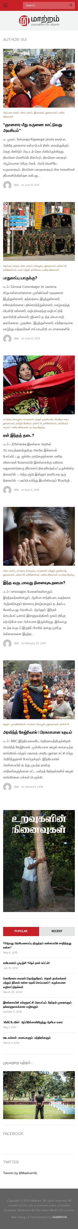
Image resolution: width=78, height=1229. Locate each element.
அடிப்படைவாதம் (11, 112)
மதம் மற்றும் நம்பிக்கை (29, 270)
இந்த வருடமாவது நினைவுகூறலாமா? (34, 582)
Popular (21, 931)
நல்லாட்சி (61, 266)
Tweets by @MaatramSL (20, 1173)
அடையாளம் (26, 112)
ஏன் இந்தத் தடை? (18, 435)
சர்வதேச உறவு (61, 419)
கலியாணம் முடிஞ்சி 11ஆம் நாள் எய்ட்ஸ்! (26, 963)
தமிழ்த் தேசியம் (24, 423)
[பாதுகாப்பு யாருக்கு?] (39, 231)
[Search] (71, 5)
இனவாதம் (39, 112)
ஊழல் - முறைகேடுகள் (14, 724)
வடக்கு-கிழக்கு (37, 427)
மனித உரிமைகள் (50, 270)
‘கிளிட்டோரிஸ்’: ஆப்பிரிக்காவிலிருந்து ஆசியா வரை (33, 1022)
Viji (16, 185)
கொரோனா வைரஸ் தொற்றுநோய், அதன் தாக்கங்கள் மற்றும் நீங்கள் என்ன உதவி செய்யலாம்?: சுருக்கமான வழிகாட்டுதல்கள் (34, 983)
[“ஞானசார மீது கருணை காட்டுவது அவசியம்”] (39, 78)
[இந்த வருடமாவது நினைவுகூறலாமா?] (39, 536)
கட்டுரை (7, 419)
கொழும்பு (38, 266)
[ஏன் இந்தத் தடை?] (39, 385)
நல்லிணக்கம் (9, 270)
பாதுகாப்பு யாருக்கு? (20, 278)
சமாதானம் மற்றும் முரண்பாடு (38, 419)
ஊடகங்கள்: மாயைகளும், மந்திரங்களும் (27, 1038)
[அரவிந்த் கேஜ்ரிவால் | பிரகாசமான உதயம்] (39, 689)
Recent (57, 931)
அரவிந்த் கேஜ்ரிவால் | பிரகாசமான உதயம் (37, 732)
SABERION (59, 1217)
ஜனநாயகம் (51, 112)
